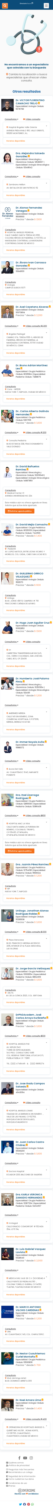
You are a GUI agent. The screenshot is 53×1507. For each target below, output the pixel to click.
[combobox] (26, 130)
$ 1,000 (38, 422)
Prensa (11, 1485)
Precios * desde (25, 219)
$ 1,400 (38, 535)
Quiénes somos (16, 1462)
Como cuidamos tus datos (21, 1479)
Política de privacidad (19, 1465)
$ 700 (37, 1365)
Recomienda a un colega (20, 1472)
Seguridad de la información (21, 1476)
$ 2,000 (38, 1260)
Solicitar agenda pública (21, 511)
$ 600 (37, 585)
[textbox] (26, 130)
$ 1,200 (38, 695)
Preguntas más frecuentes (21, 1469)
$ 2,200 (38, 315)
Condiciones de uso (17, 1483)
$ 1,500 (38, 219)
